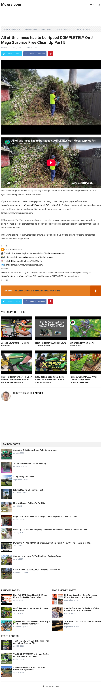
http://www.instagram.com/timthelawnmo (33, 257)
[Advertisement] (51, 17)
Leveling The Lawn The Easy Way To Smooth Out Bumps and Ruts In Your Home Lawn (50, 530)
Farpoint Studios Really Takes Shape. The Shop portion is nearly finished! (45, 516)
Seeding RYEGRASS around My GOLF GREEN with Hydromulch (29, 668)
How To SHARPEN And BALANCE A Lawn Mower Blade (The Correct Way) (30, 596)
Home (6, 29)
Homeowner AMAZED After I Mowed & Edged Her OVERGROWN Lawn (84, 380)
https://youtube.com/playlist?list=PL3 (18, 276)
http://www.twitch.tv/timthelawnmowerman (45, 253)
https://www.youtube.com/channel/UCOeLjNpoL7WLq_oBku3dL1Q (32, 205)
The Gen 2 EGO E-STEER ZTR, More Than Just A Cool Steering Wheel (31, 642)
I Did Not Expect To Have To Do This (29, 503)
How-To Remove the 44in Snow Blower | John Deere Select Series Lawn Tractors (16, 380)
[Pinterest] (50, 53)
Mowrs (4, 48)
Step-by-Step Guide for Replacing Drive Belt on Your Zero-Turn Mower (81, 609)
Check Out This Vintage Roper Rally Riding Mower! (35, 450)
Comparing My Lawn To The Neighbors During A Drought (38, 556)
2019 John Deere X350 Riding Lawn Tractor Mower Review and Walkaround (50, 380)
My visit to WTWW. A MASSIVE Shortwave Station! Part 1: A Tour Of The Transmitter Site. (52, 543)
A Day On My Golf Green (23, 477)
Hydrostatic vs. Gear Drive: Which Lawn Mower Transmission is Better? (81, 596)
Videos (13, 29)
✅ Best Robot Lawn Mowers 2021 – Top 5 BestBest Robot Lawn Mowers (31, 622)
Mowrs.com (11, 4)
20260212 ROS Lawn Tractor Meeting (29, 463)
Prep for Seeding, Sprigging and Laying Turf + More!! (36, 569)
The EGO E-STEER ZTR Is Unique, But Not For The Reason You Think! (31, 655)
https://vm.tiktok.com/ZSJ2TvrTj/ (26, 261)
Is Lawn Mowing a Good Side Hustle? (29, 490)
